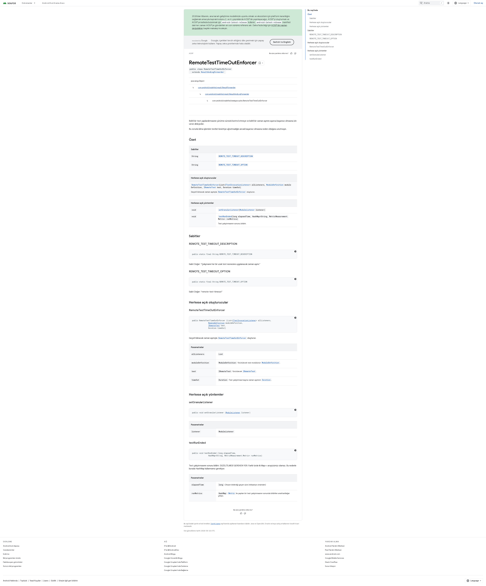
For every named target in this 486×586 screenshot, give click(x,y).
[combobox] (431, 3)
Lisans (45, 581)
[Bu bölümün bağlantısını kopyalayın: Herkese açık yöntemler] (226, 394)
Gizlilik (53, 581)
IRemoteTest (210, 187)
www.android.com (332, 554)
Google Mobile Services (334, 558)
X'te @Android (170, 546)
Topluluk (23, 581)
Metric (231, 493)
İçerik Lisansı (215, 524)
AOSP (191, 53)
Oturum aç (478, 3)
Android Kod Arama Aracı (53, 3)
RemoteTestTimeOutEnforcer (205, 185)
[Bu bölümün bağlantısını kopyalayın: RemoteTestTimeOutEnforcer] (227, 310)
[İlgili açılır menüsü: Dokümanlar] (35, 3)
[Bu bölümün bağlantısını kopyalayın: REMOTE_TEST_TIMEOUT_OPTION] (232, 271)
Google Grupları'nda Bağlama (176, 570)
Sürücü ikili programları (12, 566)
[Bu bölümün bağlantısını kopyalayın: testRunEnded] (208, 443)
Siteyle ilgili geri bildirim (68, 581)
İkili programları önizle (12, 558)
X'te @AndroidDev (171, 550)
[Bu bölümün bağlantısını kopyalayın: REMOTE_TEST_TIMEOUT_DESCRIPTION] (239, 244)
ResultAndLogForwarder (212, 72)
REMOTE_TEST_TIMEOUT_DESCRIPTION (236, 156)
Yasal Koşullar (35, 581)
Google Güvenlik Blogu (173, 558)
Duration (266, 380)
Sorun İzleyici (330, 566)
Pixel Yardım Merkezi (333, 550)
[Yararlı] (291, 53)
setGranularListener (229, 210)
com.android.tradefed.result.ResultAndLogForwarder (227, 94)
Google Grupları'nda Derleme (176, 566)
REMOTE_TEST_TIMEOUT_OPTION (233, 165)
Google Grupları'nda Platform (176, 562)
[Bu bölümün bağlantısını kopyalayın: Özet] (198, 139)
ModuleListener (247, 210)
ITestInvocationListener (237, 185)
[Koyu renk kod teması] (295, 251)
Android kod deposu (11, 546)
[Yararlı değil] (295, 53)
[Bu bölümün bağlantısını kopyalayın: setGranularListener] (215, 402)
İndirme (6, 554)
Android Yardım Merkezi (335, 546)
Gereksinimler (8, 550)
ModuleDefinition (275, 185)
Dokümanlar (27, 3)
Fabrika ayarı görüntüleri (12, 562)
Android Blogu (170, 554)
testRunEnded (225, 216)
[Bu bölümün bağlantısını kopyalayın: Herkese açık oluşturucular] (230, 302)
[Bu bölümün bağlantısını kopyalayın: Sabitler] (202, 236)
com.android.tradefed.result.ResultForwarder (217, 87)
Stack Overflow (331, 562)
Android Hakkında (10, 581)
